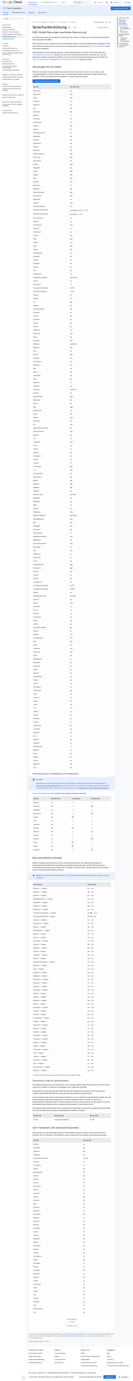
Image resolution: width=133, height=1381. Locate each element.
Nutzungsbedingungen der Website (58, 1373)
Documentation (42, 22)
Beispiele (32, 12)
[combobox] (83, 2)
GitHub (83, 1353)
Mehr (63, 2)
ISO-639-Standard (96, 46)
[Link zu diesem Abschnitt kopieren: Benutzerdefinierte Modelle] (64, 858)
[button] (12, 61)
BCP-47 (82, 210)
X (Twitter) (110, 1359)
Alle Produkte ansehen (35, 1353)
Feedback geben (103, 27)
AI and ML (52, 22)
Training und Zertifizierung (89, 1366)
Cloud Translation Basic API (42, 59)
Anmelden (127, 2)
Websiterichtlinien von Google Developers (73, 1336)
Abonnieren (110, 1377)
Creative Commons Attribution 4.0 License (79, 1334)
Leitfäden (5, 12)
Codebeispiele (85, 1359)
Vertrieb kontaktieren (35, 1362)
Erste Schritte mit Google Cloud (90, 1356)
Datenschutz (42, 1373)
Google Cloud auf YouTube (115, 1362)
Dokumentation (32, 2)
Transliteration (49, 793)
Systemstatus (59, 1362)
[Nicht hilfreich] (109, 22)
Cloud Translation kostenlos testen (46, 81)
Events (109, 1356)
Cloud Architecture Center (89, 1362)
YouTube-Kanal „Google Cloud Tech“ (118, 1366)
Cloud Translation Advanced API (69, 59)
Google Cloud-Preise (35, 1356)
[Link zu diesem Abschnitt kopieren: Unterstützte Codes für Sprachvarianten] (71, 1081)
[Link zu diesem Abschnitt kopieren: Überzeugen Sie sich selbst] (64, 67)
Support (57, 1356)
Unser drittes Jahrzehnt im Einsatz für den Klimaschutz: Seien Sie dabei (52, 1377)
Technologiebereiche (48, 2)
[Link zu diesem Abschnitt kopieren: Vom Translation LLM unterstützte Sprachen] (81, 1128)
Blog (108, 1353)
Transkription (37, 793)
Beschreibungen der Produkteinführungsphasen (94, 788)
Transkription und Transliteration (43, 55)
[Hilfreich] (106, 22)
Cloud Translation (14, 8)
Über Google (32, 1373)
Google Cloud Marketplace (37, 1359)
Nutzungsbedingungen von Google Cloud (83, 1373)
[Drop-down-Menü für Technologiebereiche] (57, 2)
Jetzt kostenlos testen (120, 8)
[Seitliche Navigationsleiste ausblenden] (23, 1377)
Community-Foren (60, 1353)
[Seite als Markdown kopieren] (75, 27)
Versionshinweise (60, 1359)
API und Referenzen (18, 12)
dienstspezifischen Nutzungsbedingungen (49, 785)
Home (34, 22)
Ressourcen (42, 12)
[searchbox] (13, 18)
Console (100, 2)
